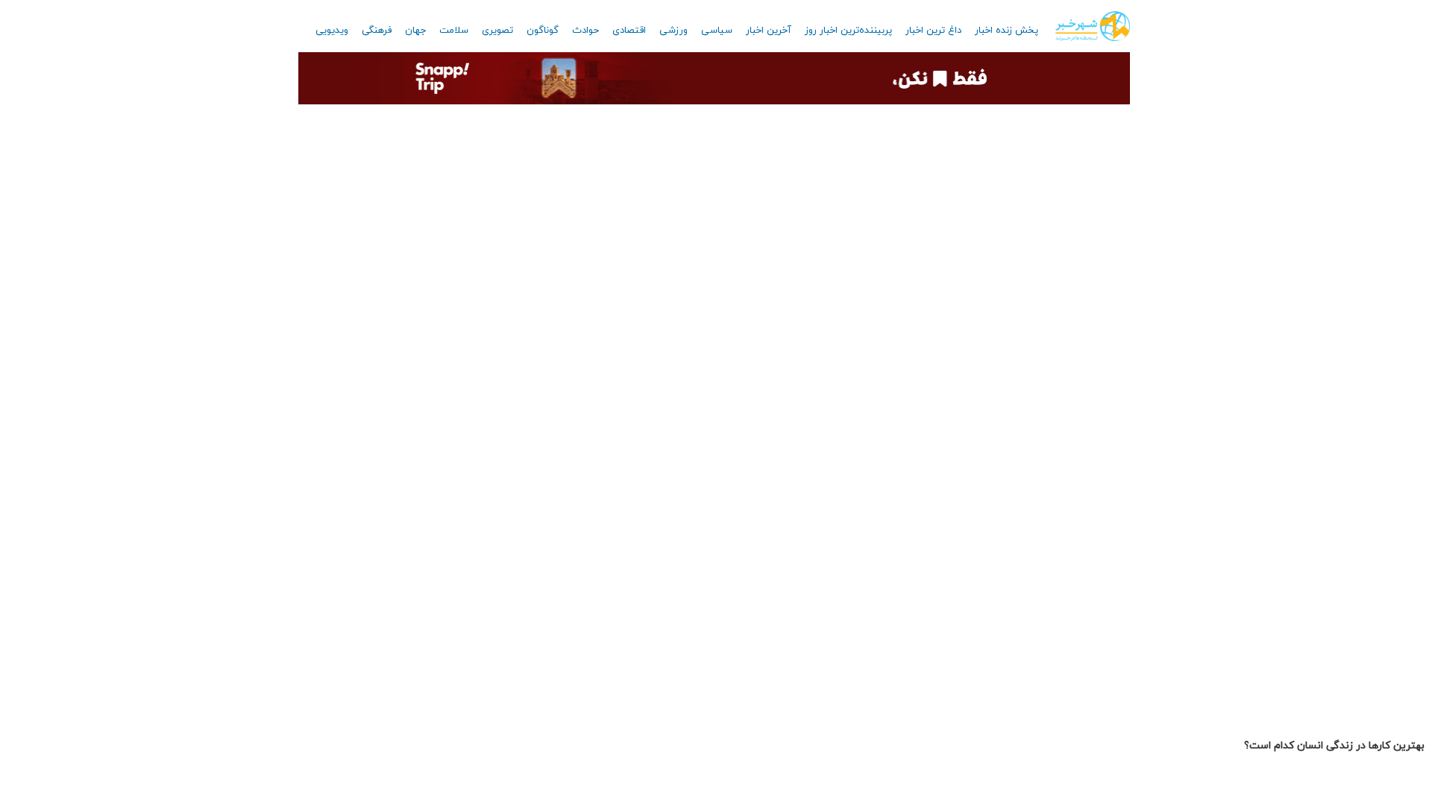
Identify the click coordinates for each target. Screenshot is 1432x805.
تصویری (497, 30)
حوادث (585, 30)
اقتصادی (629, 30)
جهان (415, 30)
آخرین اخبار (768, 30)
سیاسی (716, 30)
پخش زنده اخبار (1006, 30)
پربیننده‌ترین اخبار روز (848, 30)
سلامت (453, 30)
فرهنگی (377, 30)
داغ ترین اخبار (933, 30)
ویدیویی (331, 30)
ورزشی (673, 30)
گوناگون (543, 30)
